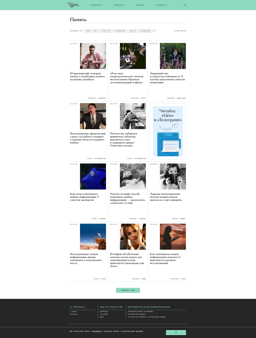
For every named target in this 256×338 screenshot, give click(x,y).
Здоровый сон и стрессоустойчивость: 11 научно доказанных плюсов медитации (167, 78)
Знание (175, 218)
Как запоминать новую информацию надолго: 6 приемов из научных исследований (165, 259)
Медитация (182, 98)
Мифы (144, 279)
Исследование (100, 158)
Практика (92, 98)
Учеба (183, 279)
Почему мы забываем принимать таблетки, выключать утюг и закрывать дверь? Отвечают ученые (123, 139)
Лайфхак (103, 218)
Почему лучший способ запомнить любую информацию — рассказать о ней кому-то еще (127, 199)
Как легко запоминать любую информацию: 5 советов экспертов (84, 197)
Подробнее (96, 331)
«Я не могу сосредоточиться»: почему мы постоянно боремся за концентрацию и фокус (127, 78)
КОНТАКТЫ (73, 314)
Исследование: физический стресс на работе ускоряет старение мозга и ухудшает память (88, 138)
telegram (103, 314)
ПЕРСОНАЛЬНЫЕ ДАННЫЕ (137, 314)
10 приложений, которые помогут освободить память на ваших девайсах (87, 76)
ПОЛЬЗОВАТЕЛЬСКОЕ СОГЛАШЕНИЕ (140, 311)
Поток (89, 158)
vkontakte (104, 311)
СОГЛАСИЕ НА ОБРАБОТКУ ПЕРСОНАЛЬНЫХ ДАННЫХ (147, 317)
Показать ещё (128, 290)
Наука (103, 279)
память (183, 218)
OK (176, 332)
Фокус (143, 98)
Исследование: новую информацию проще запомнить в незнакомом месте (85, 259)
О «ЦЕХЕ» (73, 311)
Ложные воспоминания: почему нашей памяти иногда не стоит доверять (166, 197)
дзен (102, 317)
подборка (102, 98)
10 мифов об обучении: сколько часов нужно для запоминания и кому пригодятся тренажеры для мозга (127, 260)
